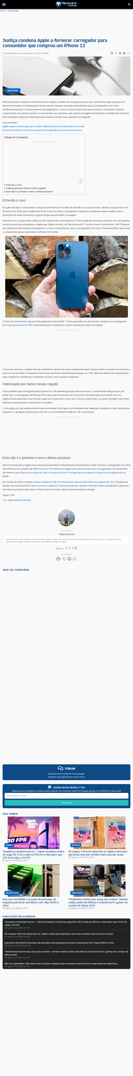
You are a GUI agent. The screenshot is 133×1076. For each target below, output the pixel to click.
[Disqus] (66, 609)
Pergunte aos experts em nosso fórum (66, 777)
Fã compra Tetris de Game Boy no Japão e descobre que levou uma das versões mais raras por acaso (97, 853)
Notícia (76, 845)
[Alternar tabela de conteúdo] (80, 181)
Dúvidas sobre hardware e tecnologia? (66, 774)
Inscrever (66, 802)
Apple (11, 500)
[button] (4, 4)
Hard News (12, 90)
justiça (27, 500)
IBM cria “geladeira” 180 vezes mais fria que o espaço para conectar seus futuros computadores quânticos (61, 963)
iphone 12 (18, 500)
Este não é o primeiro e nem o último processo (29, 191)
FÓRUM (70, 768)
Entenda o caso (14, 185)
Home (3, 10)
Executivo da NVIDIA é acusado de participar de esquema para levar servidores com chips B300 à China (31, 902)
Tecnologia (13, 10)
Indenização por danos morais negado (26, 188)
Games (9, 845)
